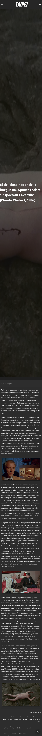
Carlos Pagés (7, 383)
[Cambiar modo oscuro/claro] (38, 732)
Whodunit (22, 734)
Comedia (28, 728)
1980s (6, 728)
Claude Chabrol (17, 728)
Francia (5, 734)
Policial (13, 734)
